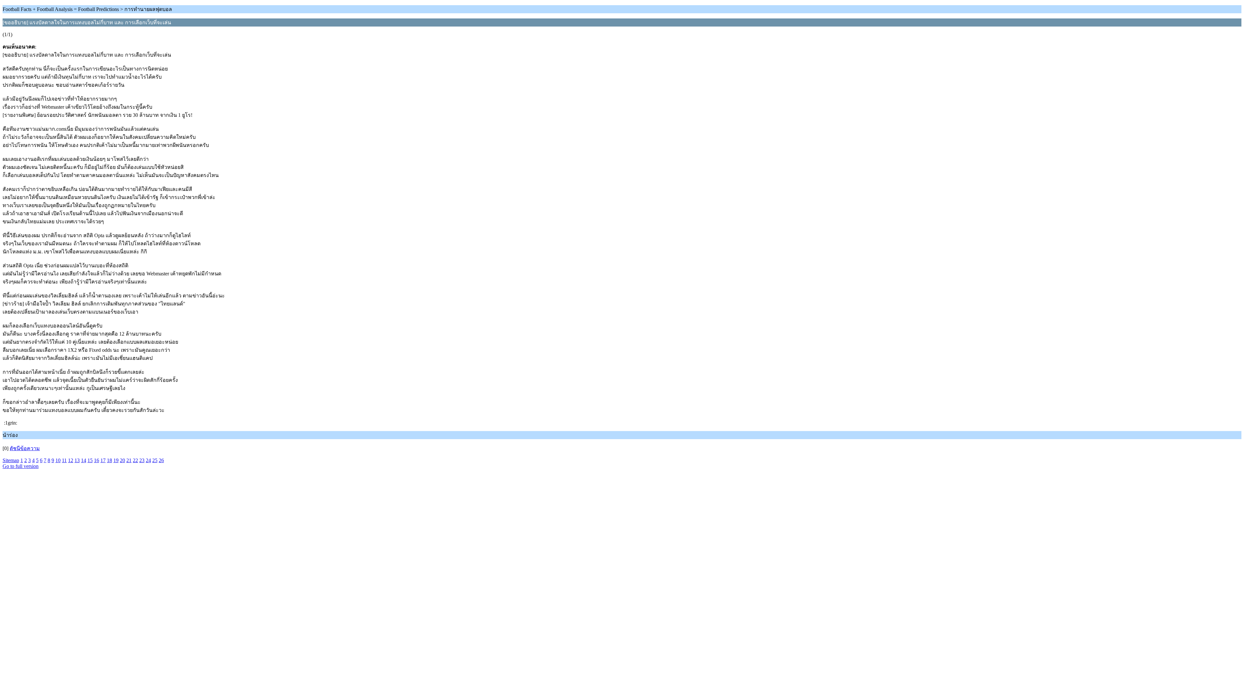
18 (109, 460)
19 (116, 460)
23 (141, 460)
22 (135, 460)
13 (77, 460)
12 (70, 460)
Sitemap (11, 460)
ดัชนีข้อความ (25, 448)
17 (103, 460)
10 (58, 460)
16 (96, 460)
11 (64, 460)
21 (129, 460)
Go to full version (21, 466)
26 (161, 460)
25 (154, 460)
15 (90, 460)
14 (83, 460)
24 (148, 460)
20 (122, 460)
